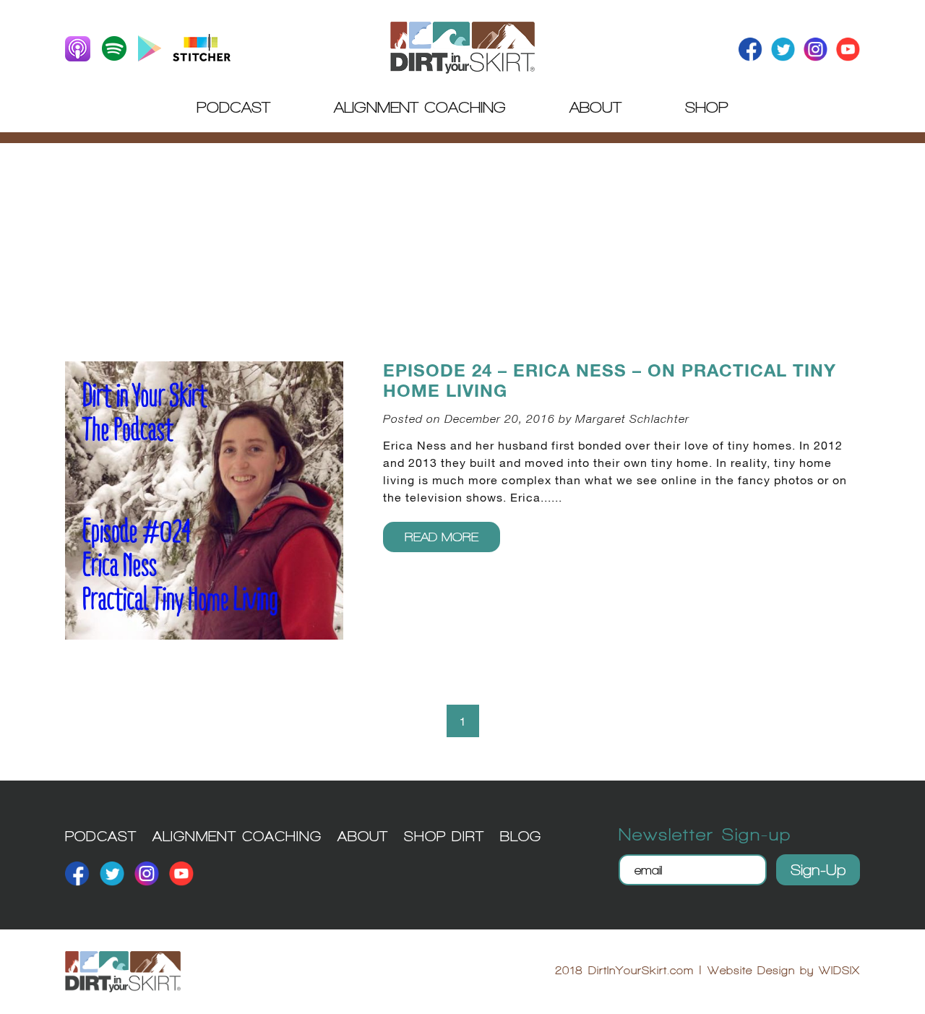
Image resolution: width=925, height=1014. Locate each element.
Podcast (233, 107)
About (595, 107)
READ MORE (441, 536)
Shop (706, 107)
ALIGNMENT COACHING (237, 836)
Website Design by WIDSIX (783, 970)
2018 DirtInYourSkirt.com (624, 970)
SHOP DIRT (444, 836)
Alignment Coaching (420, 107)
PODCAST (101, 836)
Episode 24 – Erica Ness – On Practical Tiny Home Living (609, 381)
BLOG (520, 836)
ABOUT (362, 836)
